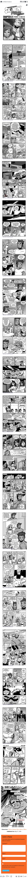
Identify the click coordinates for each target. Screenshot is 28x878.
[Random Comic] (16, 877)
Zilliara (24, 829)
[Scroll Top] (1, 877)
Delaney (14, 829)
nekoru (21, 829)
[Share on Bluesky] (25, 2)
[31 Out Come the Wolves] (23, 877)
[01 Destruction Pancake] (21, 877)
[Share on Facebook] (20, 2)
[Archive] (19, 877)
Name (3, 853)
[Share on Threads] (23, 2)
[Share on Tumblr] (22, 2)
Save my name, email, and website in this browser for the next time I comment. (13, 866)
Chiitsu (10, 829)
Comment (4, 843)
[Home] (1, 2)
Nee (18, 829)
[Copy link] (27, 5)
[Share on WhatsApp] (27, 2)
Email (3, 859)
